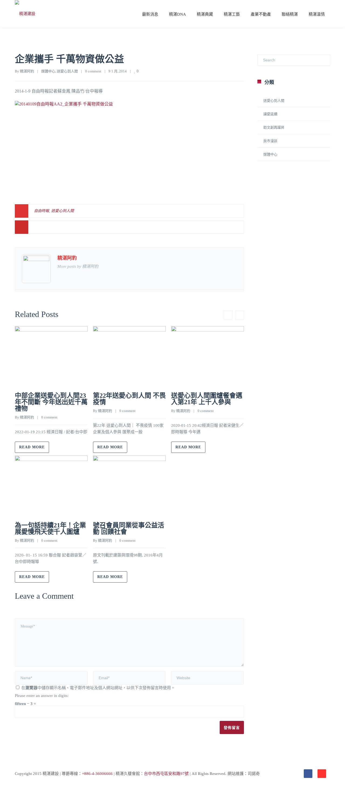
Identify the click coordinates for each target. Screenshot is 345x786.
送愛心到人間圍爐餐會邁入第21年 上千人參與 (206, 399)
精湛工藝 (232, 14)
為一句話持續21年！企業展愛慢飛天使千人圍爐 (50, 528)
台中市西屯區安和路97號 (166, 773)
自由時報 (41, 211)
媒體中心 (48, 71)
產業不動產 (261, 14)
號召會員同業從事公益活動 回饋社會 (128, 528)
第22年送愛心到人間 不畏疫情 (129, 399)
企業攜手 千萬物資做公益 (69, 59)
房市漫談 (270, 141)
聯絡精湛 (290, 14)
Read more (32, 447)
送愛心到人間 (67, 71)
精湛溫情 (317, 14)
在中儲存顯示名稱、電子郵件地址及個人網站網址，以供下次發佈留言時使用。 (98, 688)
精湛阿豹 (27, 71)
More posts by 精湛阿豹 (77, 266)
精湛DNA (177, 14)
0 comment (93, 71)
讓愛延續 (270, 114)
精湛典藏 (205, 14)
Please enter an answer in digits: (41, 695)
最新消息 (150, 14)
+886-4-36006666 (97, 773)
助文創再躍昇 (273, 127)
